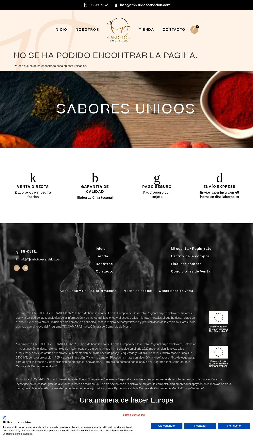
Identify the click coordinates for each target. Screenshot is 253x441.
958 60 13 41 (99, 5)
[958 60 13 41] (85, 5)
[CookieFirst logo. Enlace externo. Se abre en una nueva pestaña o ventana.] (4, 418)
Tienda (146, 29)
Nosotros (87, 29)
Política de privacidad (133, 415)
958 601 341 (29, 251)
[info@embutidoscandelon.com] (116, 5)
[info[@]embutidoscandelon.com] (16, 259)
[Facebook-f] (17, 268)
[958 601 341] (16, 252)
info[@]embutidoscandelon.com (41, 259)
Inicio (61, 29)
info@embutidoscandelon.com (145, 5)
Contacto (173, 29)
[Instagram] (25, 268)
